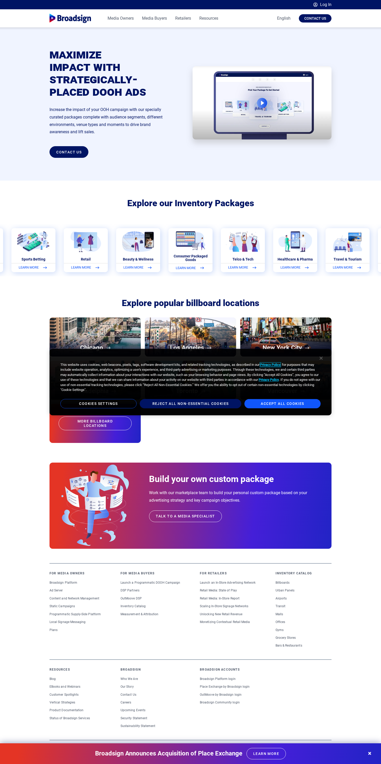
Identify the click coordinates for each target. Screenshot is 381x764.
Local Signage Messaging (68, 622)
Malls (279, 614)
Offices (280, 622)
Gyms (280, 630)
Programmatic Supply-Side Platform (75, 614)
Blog (53, 679)
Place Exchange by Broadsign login (225, 686)
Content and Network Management (74, 598)
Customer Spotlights (64, 694)
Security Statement (134, 718)
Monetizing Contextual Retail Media (225, 622)
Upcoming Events (133, 710)
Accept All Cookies (282, 404)
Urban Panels (285, 590)
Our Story (127, 686)
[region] (190, 382)
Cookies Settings (98, 404)
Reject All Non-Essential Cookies (190, 404)
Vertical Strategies (62, 702)
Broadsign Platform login (217, 679)
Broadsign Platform (63, 582)
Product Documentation (66, 710)
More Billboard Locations (95, 423)
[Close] (321, 358)
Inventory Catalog (133, 606)
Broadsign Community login (220, 702)
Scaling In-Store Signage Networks (224, 606)
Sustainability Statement (138, 726)
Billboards (283, 582)
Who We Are (129, 679)
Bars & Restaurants (289, 645)
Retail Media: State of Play (218, 590)
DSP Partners (130, 590)
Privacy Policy (270, 365)
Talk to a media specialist (185, 516)
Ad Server (56, 590)
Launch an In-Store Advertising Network (228, 582)
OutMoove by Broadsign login (221, 694)
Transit (280, 606)
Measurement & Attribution (140, 614)
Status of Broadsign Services (70, 718)
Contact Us (315, 18)
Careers (126, 702)
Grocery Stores (286, 638)
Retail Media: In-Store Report (219, 598)
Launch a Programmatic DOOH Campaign (150, 582)
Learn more (266, 754)
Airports (281, 598)
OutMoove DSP (131, 598)
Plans (54, 630)
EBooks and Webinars (65, 686)
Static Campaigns (62, 606)
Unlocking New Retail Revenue (221, 614)
